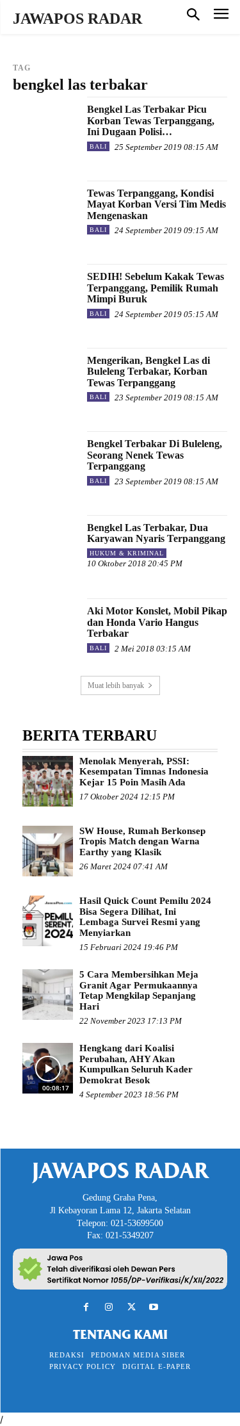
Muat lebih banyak (116, 685)
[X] (132, 1307)
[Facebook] (86, 1307)
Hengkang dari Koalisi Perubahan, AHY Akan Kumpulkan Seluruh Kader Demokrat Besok (136, 1064)
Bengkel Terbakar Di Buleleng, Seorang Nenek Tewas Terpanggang (154, 454)
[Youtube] (154, 1307)
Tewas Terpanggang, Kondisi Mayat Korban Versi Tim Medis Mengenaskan (156, 204)
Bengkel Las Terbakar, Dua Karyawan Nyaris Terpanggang (156, 533)
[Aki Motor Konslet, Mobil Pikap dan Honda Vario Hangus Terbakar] (45, 630)
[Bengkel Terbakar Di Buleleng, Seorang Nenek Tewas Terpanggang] (45, 463)
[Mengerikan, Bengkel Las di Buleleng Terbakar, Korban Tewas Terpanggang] (45, 380)
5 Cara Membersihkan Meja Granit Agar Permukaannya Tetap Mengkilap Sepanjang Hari (138, 990)
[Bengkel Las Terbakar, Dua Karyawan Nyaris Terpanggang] (45, 547)
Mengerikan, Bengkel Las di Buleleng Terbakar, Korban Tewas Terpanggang (148, 371)
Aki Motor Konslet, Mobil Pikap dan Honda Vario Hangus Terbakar (157, 622)
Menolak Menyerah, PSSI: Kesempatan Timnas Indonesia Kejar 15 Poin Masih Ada (144, 771)
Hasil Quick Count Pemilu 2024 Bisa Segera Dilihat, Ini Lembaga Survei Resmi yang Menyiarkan (145, 917)
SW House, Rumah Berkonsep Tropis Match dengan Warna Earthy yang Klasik (142, 841)
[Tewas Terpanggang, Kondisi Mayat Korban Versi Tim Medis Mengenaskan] (45, 213)
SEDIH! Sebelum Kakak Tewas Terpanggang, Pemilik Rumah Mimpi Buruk (155, 287)
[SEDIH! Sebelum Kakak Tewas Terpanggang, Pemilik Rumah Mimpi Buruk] (45, 296)
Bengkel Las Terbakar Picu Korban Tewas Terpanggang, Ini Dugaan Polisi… (150, 120)
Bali (98, 146)
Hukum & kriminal (127, 553)
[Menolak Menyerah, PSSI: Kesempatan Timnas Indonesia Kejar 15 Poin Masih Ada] (47, 781)
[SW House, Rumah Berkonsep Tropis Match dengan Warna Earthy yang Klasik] (47, 851)
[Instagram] (108, 1307)
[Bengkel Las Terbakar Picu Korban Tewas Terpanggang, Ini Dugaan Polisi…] (45, 129)
